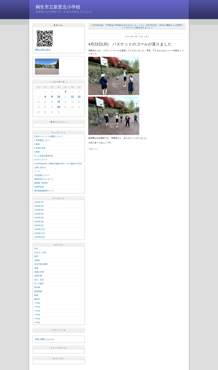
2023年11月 (39, 233)
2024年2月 (39, 222)
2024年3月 (39, 218)
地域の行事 (39, 272)
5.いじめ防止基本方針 (43, 156)
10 (58, 96)
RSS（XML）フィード (44, 339)
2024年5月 (39, 210)
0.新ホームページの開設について (48, 136)
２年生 (37, 307)
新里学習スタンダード (43, 179)
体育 (36, 256)
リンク (37, 171)
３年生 (37, 311)
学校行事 (38, 276)
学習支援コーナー (42, 175)
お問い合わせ (40, 167)
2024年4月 (39, 214)
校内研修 (38, 291)
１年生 (37, 303)
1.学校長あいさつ (41, 140)
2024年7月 (39, 202)
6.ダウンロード (40, 160)
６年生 (37, 322)
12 (72, 96)
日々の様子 (39, 283)
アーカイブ (59, 198)
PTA (36, 249)
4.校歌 (37, 152)
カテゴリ (59, 245)
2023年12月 (39, 229)
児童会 (37, 260)
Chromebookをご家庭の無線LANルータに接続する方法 (58, 164)
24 (58, 107)
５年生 (37, 319)
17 (58, 101)
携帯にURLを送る (42, 49)
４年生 (37, 315)
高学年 (37, 299)
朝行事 (37, 287)
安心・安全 (39, 280)
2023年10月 (39, 237)
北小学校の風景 (41, 264)
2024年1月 (39, 225)
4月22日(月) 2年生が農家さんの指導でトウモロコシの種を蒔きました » (152, 26)
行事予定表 (39, 187)
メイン (141, 25)
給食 (36, 295)
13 (79, 96)
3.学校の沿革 (39, 148)
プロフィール (59, 330)
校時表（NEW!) (41, 183)
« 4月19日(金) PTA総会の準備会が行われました (113, 25)
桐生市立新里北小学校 (58, 6)
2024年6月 (39, 206)
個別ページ (93, 149)
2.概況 (37, 144)
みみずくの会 (40, 252)
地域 (36, 268)
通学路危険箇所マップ (43, 191)
